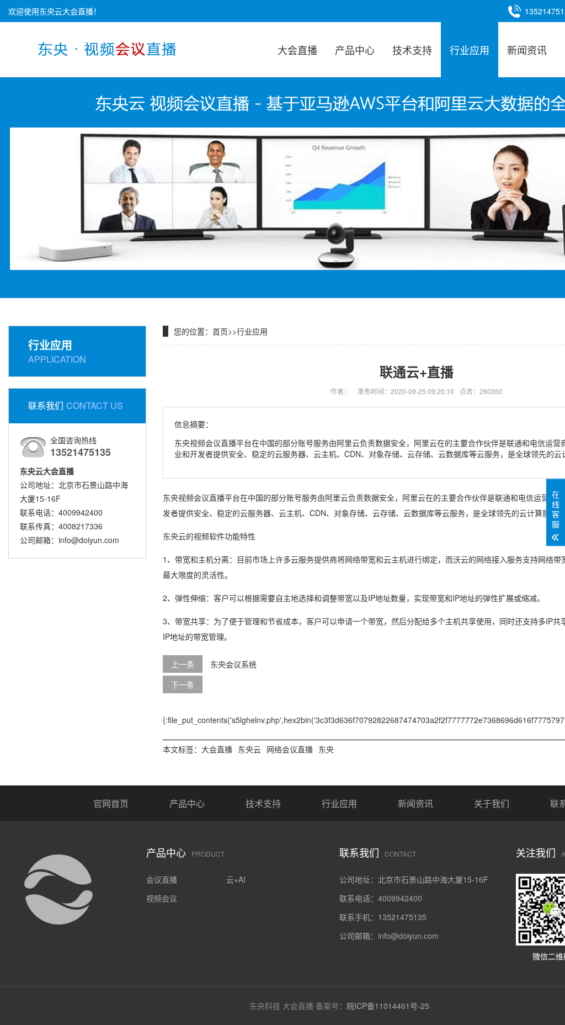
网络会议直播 (289, 749)
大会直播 (297, 50)
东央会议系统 (233, 664)
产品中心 (355, 50)
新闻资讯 (527, 50)
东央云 (249, 749)
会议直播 (161, 879)
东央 (326, 749)
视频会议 (161, 898)
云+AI (236, 879)
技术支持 (412, 50)
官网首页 (111, 803)
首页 (220, 331)
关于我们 (491, 803)
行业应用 (469, 50)
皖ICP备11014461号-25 (388, 1005)
